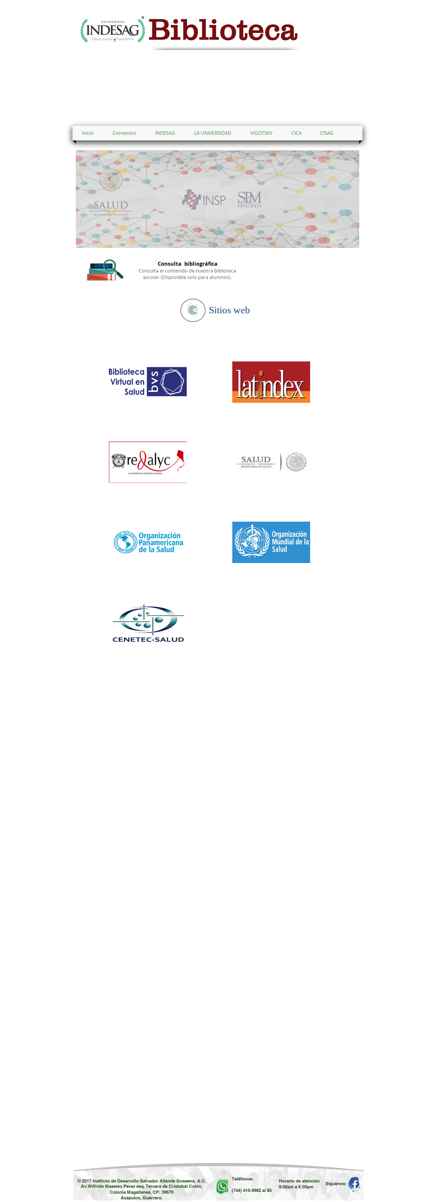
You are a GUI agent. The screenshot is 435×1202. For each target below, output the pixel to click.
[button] (212, 133)
